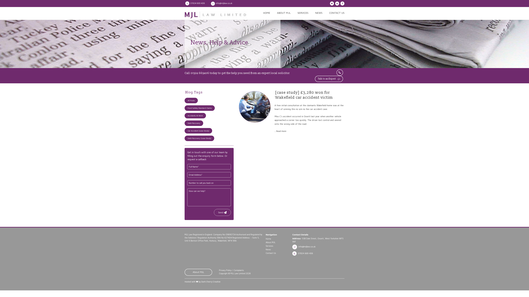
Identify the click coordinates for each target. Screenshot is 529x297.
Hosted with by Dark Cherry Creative (202, 281)
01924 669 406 (197, 3)
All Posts (191, 100)
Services (303, 12)
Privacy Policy (225, 270)
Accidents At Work (195, 116)
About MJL (284, 12)
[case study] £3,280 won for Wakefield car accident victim (304, 95)
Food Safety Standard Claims (200, 108)
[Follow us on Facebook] (342, 3)
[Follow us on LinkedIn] (336, 3)
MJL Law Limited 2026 (240, 273)
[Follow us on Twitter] (331, 3)
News (318, 12)
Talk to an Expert (327, 78)
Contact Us (336, 12)
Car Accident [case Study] (198, 131)
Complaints (239, 270)
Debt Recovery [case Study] (199, 138)
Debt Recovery (194, 123)
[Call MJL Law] (340, 72)
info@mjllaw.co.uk (224, 3)
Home (266, 12)
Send (220, 212)
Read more (281, 131)
